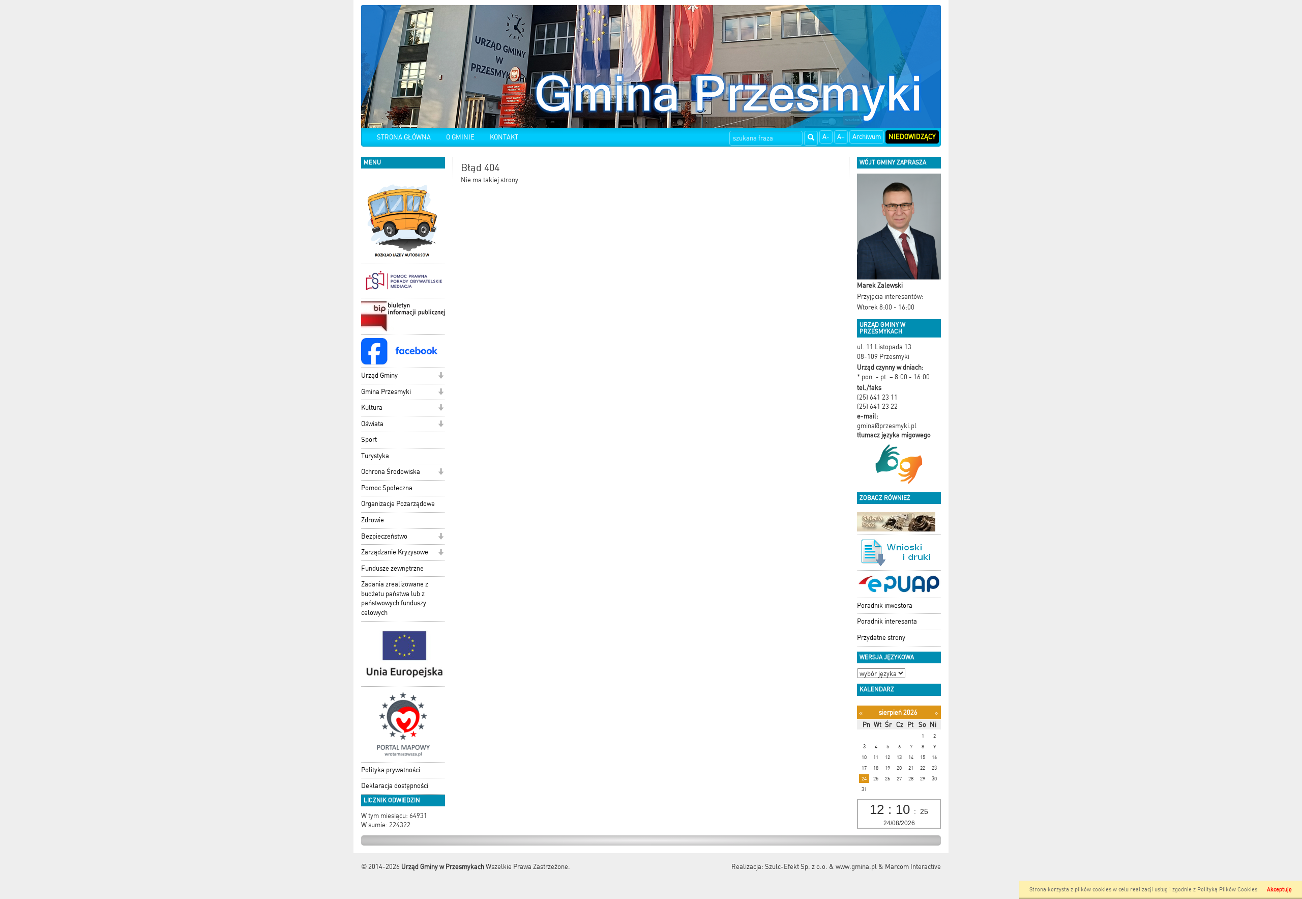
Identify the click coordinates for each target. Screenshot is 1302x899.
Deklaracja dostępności (394, 786)
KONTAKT (504, 137)
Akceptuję (1279, 889)
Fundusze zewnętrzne (392, 568)
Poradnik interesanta (887, 621)
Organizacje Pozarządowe (398, 504)
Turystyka (375, 456)
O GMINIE (460, 137)
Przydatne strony (881, 637)
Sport (369, 439)
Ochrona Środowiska (390, 471)
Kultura (371, 407)
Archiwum (866, 137)
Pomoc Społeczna (386, 488)
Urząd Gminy (379, 375)
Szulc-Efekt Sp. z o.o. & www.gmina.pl (821, 866)
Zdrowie (372, 520)
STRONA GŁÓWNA (404, 137)
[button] (440, 376)
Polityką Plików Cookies (1227, 889)
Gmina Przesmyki (386, 392)
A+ (841, 137)
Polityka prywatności (390, 770)
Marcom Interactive (913, 866)
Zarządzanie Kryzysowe (394, 552)
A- (826, 137)
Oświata (372, 424)
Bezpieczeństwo (384, 536)
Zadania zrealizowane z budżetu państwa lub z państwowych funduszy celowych (394, 598)
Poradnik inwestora (884, 605)
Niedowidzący (912, 137)
